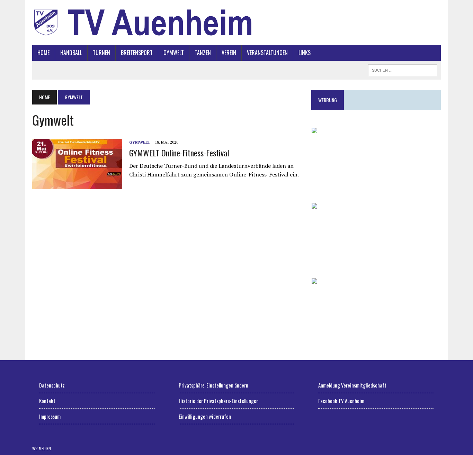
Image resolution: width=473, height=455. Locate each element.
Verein (229, 52)
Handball (71, 52)
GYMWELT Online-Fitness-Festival (179, 152)
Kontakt (47, 400)
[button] (376, 160)
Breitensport (137, 52)
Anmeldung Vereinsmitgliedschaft (352, 385)
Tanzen (203, 52)
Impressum (50, 416)
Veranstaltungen (267, 52)
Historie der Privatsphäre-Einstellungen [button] (219, 400)
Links (304, 52)
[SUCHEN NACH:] (402, 69)
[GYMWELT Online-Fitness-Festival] (77, 185)
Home (43, 52)
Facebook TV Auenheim (341, 400)
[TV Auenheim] (236, 22)
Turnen (101, 52)
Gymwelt (173, 52)
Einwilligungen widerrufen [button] (205, 416)
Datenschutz (52, 385)
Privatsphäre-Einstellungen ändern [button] (213, 385)
